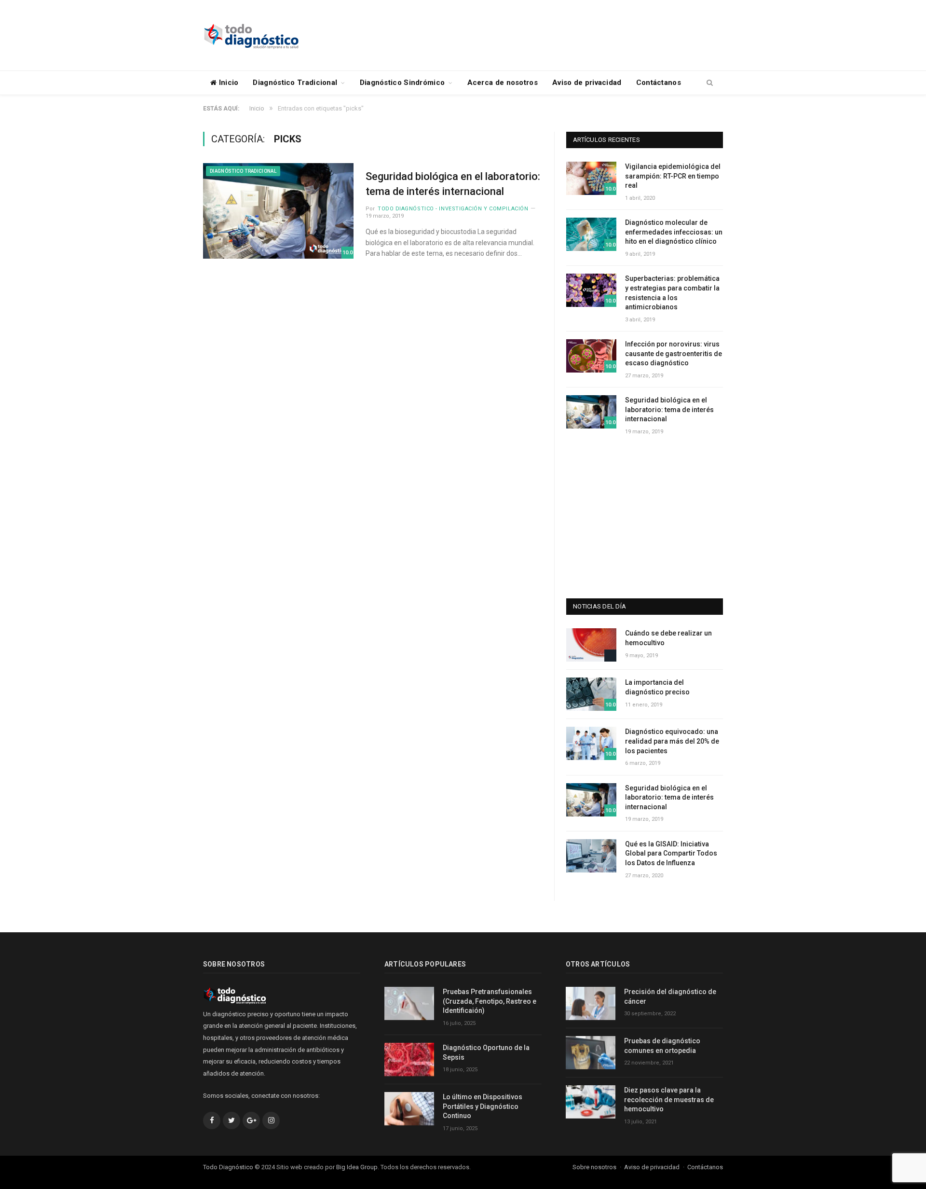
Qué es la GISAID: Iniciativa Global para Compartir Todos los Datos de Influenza (671, 853)
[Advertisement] (547, 35)
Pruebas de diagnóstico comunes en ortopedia (662, 1045)
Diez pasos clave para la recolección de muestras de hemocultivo (669, 1099)
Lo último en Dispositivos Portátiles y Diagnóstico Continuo (482, 1106)
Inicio (227, 82)
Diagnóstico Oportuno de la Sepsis (486, 1052)
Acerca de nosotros (502, 82)
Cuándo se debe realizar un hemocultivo (668, 638)
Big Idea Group (357, 1167)
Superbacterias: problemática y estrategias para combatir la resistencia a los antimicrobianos (672, 293)
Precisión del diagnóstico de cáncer (670, 996)
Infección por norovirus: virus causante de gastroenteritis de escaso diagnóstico (673, 353)
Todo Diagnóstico (228, 1167)
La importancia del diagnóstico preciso (657, 687)
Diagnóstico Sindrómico (402, 82)
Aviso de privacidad (587, 82)
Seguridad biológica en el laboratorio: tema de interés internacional (453, 183)
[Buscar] (709, 83)
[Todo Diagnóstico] (251, 35)
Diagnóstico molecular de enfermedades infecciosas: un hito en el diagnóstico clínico (673, 232)
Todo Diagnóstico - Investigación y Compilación (453, 209)
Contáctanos (658, 82)
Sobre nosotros (594, 1167)
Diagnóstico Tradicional (295, 82)
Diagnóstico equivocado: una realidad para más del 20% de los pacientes (672, 741)
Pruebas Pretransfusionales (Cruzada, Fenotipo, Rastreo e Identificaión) (489, 1001)
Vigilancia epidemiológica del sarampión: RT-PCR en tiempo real (673, 176)
